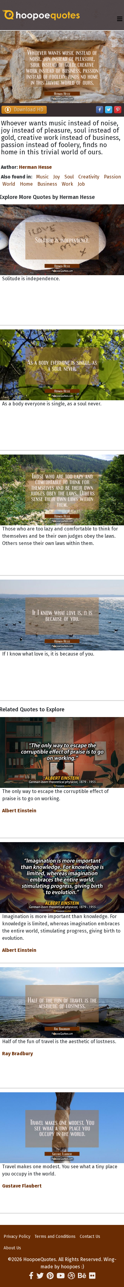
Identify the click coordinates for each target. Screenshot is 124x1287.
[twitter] (40, 1276)
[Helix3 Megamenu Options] (119, 19)
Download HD (28, 109)
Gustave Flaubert (22, 1186)
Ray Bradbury (17, 1053)
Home (26, 184)
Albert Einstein (19, 810)
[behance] (82, 1276)
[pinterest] (50, 1276)
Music (42, 177)
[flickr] (92, 1276)
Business (47, 184)
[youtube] (61, 1276)
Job (81, 184)
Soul (69, 177)
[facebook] (31, 1276)
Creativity (88, 177)
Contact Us (90, 1236)
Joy (56, 177)
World (8, 184)
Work (67, 184)
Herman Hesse (35, 167)
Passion (112, 177)
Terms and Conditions (55, 1236)
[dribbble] (71, 1276)
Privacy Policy (17, 1236)
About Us (12, 1248)
